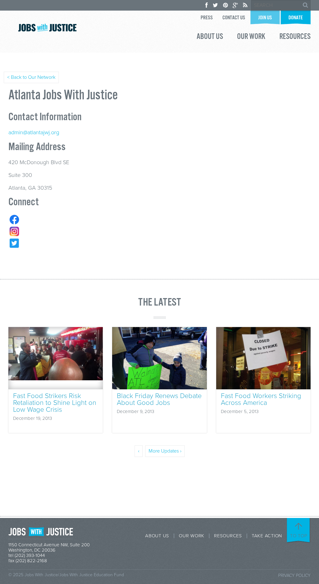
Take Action (267, 536)
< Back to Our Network (31, 77)
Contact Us (233, 18)
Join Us (265, 18)
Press (207, 18)
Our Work (251, 37)
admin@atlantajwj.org (33, 132)
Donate (295, 18)
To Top (298, 536)
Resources (295, 37)
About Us (210, 37)
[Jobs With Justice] (47, 27)
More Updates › (165, 451)
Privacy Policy (294, 575)
